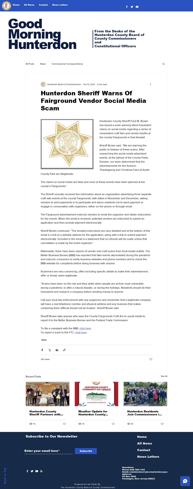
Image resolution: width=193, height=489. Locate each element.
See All (164, 376)
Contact (143, 450)
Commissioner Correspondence (67, 63)
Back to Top (5, 476)
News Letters (148, 456)
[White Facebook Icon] (27, 471)
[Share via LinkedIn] (56, 350)
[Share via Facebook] (42, 350)
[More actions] (150, 84)
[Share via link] (64, 350)
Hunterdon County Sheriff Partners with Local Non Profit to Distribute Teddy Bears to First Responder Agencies (46, 413)
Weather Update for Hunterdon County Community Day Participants (92, 413)
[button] (163, 63)
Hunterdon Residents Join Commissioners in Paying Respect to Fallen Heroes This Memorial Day (144, 413)
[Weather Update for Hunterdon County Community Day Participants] (96, 394)
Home (142, 436)
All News (144, 443)
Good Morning (34, 28)
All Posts (30, 63)
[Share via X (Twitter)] (49, 350)
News (43, 63)
